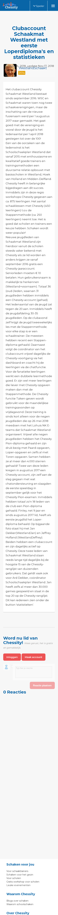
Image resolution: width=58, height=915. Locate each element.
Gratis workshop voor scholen (22, 881)
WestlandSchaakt (33, 68)
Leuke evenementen (18, 885)
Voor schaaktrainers (17, 871)
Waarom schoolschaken (19, 904)
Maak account (33, 657)
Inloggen (12, 657)
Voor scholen (13, 878)
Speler (39, 6)
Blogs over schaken (17, 900)
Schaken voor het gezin (19, 874)
